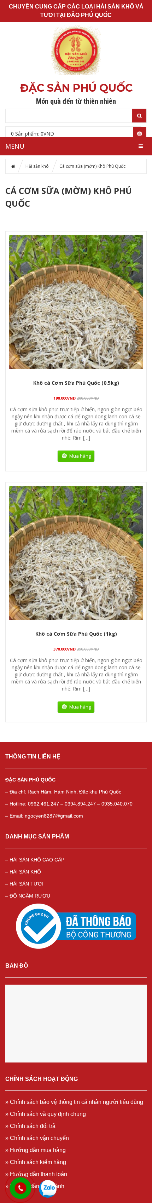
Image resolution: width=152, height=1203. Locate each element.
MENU (14, 146)
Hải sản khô (37, 166)
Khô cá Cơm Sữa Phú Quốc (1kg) (76, 633)
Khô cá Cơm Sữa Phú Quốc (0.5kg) (76, 382)
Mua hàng (80, 456)
